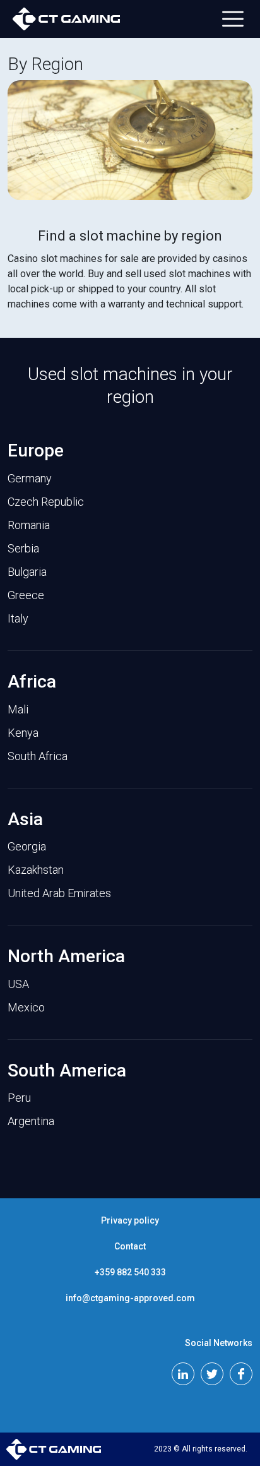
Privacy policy (130, 1220)
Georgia (27, 846)
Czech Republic (46, 501)
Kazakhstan (36, 869)
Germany (30, 478)
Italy (18, 618)
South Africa (38, 756)
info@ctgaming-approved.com (130, 1298)
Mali (18, 709)
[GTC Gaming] (66, 19)
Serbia (23, 548)
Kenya (23, 732)
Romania (29, 525)
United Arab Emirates (59, 893)
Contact (130, 1246)
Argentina (31, 1121)
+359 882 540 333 (130, 1272)
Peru (19, 1097)
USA (18, 984)
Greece (26, 595)
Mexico (26, 1007)
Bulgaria (27, 571)
